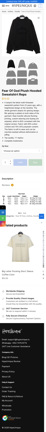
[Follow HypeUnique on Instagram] (3, 224)
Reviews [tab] (7, 185)
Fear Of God (20, 216)
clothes (10, 11)
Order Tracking (8, 391)
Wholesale (6, 405)
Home (4, 11)
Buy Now (35, 163)
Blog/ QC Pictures (10, 357)
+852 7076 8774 (19, 343)
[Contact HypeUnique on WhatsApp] (3, 218)
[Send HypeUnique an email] (3, 212)
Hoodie (17, 11)
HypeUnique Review (11, 361)
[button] (39, 18)
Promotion (6, 410)
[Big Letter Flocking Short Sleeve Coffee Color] (20, 249)
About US (6, 376)
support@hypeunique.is (19, 339)
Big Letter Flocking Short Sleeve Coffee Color (17, 273)
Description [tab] (7, 178)
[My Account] (34, 6)
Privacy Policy (8, 371)
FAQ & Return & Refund (12, 396)
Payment (6, 366)
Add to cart (20, 163)
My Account (7, 400)
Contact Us (7, 387)
